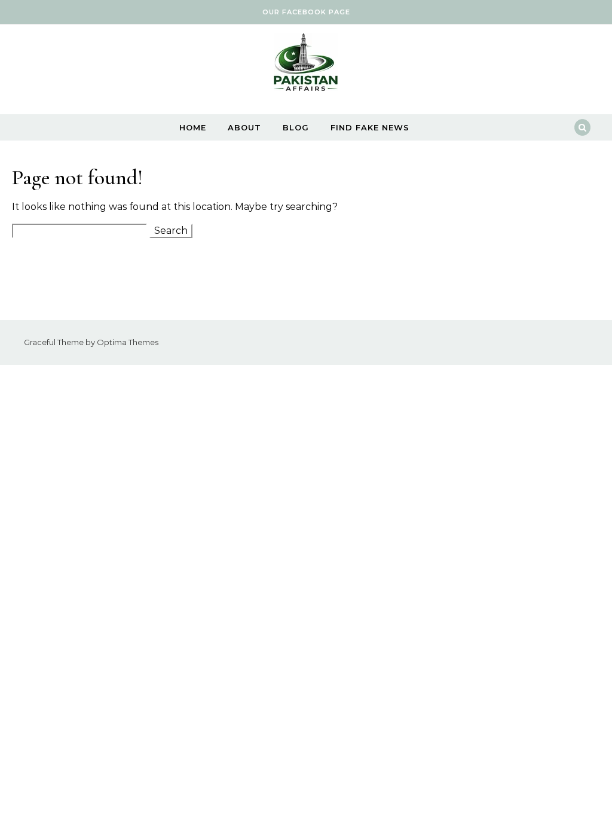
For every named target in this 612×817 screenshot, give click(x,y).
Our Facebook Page (306, 12)
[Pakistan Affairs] (306, 65)
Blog (296, 127)
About (244, 127)
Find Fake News (370, 127)
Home (192, 127)
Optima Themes (127, 342)
